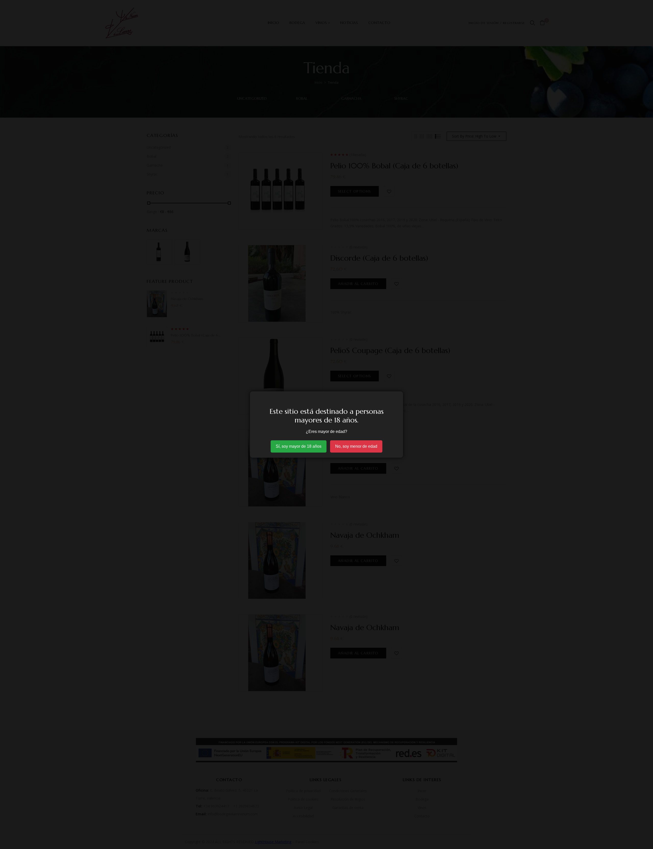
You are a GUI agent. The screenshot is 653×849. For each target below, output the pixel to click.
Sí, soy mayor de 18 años (298, 446)
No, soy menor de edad (356, 446)
